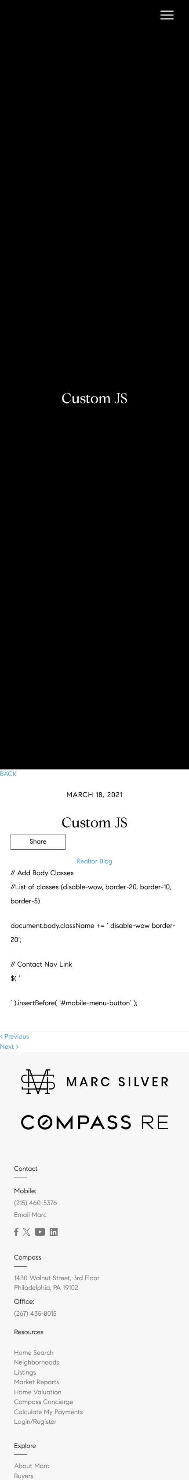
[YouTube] (40, 1232)
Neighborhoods (36, 1363)
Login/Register (35, 1422)
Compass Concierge (43, 1402)
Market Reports (36, 1382)
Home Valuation (38, 1393)
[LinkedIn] (54, 1232)
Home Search (34, 1353)
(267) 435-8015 (35, 1314)
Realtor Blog (94, 862)
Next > (9, 1047)
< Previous (14, 1037)
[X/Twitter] (26, 1232)
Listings (25, 1373)
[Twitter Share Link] (38, 866)
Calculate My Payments (48, 1412)
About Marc (31, 1466)
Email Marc (30, 1215)
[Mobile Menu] (167, 15)
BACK (8, 774)
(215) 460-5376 (35, 1203)
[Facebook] (16, 1232)
